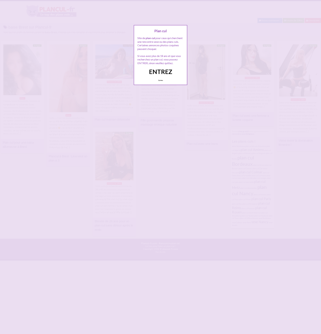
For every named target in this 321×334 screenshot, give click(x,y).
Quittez (160, 80)
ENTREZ (160, 71)
